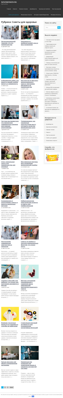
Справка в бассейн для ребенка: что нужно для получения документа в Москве (10, 283)
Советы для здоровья (13, 14)
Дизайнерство (33, 9)
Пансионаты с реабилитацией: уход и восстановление (29, 43)
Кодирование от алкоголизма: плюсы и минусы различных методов (9, 203)
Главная (9, 9)
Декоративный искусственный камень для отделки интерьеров (51, 58)
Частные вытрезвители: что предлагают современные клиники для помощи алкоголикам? (10, 124)
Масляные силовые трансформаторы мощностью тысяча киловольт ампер (52, 69)
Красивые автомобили (44, 9)
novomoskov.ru (9, 2)
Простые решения (56, 9)
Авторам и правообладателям (41, 14)
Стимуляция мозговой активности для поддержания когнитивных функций (29, 325)
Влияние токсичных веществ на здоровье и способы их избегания (9, 324)
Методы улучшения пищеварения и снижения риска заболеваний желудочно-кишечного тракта (29, 285)
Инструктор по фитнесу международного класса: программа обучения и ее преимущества (29, 84)
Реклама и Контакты (56, 14)
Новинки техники (23, 9)
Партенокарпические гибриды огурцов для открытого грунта (50, 46)
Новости (15, 9)
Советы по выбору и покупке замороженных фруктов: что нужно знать (29, 244)
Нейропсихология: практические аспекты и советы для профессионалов (29, 203)
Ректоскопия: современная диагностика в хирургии (6, 244)
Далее (11, 387)
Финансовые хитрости (26, 14)
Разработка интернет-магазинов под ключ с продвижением (51, 52)
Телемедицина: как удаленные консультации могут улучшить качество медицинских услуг (28, 124)
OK (33, 396)
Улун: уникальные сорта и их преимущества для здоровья (8, 164)
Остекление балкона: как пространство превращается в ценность (52, 109)
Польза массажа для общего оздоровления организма (9, 363)
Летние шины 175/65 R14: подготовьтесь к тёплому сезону (52, 75)
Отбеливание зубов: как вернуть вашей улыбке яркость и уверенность (10, 82)
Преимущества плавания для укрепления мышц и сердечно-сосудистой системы (29, 365)
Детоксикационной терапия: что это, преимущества (8, 43)
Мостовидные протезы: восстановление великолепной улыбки (29, 163)
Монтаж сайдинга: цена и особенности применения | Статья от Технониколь (52, 93)
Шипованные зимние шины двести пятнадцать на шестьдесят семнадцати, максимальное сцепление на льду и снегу (52, 101)
